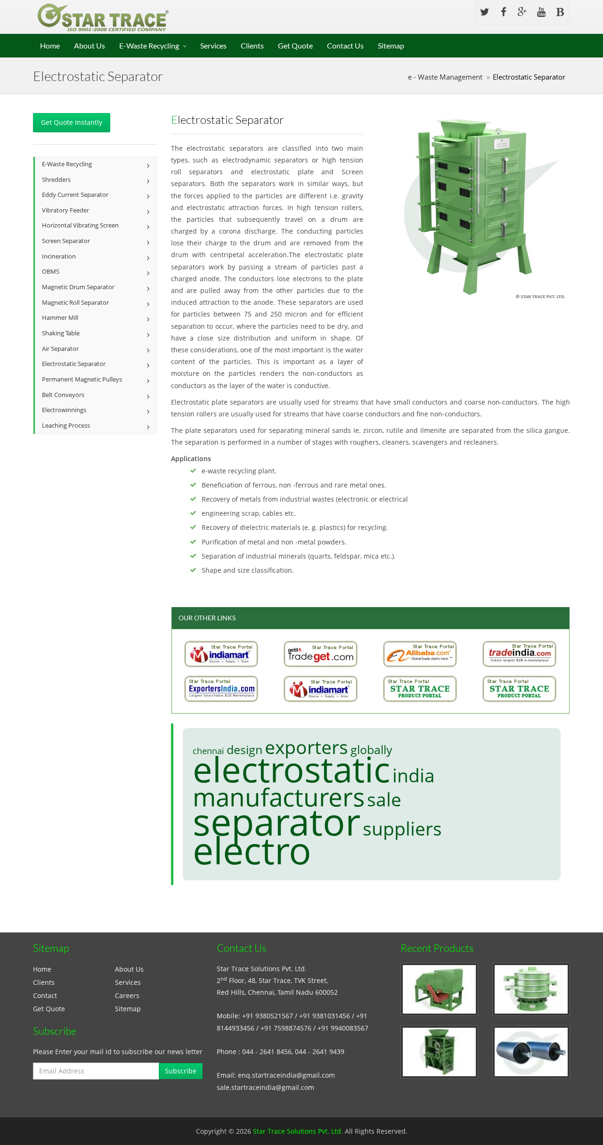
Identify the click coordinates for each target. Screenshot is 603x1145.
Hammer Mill (60, 318)
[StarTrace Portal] (420, 688)
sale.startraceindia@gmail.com (265, 1087)
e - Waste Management (445, 77)
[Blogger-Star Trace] (560, 12)
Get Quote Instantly (71, 122)
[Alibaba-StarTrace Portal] (420, 654)
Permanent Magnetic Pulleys (82, 379)
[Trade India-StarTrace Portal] (519, 654)
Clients (252, 45)
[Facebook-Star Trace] (503, 12)
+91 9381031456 (324, 1015)
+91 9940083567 (343, 1027)
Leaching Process (66, 426)
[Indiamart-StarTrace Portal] (221, 654)
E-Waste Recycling (149, 45)
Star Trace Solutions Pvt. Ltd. (298, 1131)
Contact (45, 995)
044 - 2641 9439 (319, 1051)
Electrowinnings (64, 410)
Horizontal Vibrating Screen (80, 225)
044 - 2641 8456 (267, 1051)
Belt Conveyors (63, 395)
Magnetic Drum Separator (78, 287)
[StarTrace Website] (519, 688)
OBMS (50, 272)
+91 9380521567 (267, 1015)
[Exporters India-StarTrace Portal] (221, 688)
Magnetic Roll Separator (75, 303)
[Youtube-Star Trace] (541, 12)
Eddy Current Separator (75, 195)
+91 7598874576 (286, 1027)
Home (50, 45)
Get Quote (295, 45)
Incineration (59, 256)
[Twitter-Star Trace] (484, 12)
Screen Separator (66, 241)
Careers (127, 995)
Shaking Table (61, 333)
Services (213, 45)
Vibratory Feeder (65, 210)
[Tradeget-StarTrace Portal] (321, 654)
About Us (89, 45)
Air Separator (60, 349)
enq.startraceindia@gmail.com (286, 1075)
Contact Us (345, 45)
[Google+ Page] (522, 12)
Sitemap (391, 45)
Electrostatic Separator (74, 364)
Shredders (56, 180)
